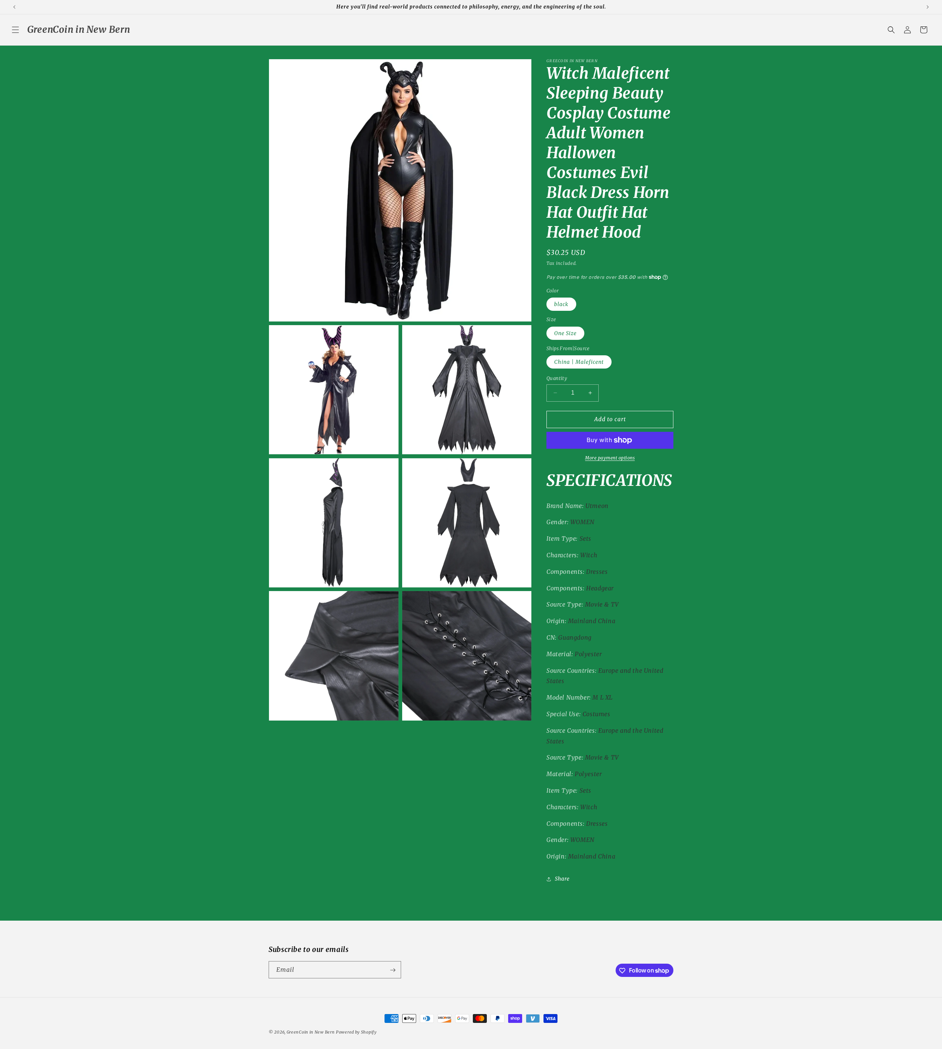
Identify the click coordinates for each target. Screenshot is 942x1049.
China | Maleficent (579, 362)
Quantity (556, 378)
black (561, 304)
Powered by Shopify (356, 1032)
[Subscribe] (393, 970)
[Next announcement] (928, 7)
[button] (15, 30)
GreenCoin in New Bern (311, 1032)
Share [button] (562, 878)
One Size (565, 333)
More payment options (610, 458)
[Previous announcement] (14, 7)
